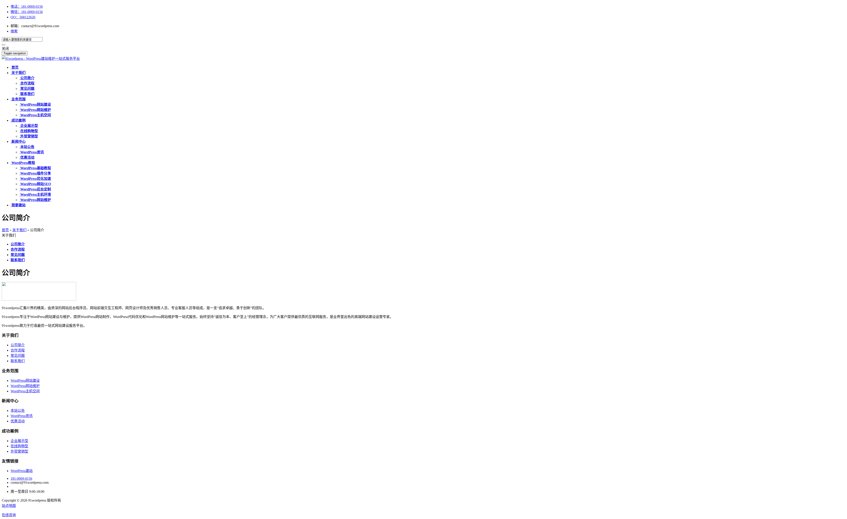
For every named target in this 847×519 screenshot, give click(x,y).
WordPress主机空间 (25, 391)
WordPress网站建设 (25, 380)
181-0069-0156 (21, 478)
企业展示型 (19, 441)
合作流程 (18, 350)
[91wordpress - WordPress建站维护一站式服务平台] (41, 58)
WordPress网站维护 (25, 386)
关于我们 (19, 230)
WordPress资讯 (22, 416)
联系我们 (18, 361)
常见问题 (18, 355)
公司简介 (18, 345)
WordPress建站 (22, 471)
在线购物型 (19, 446)
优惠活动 (18, 421)
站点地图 (9, 506)
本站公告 (18, 410)
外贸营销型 (19, 451)
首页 (5, 230)
